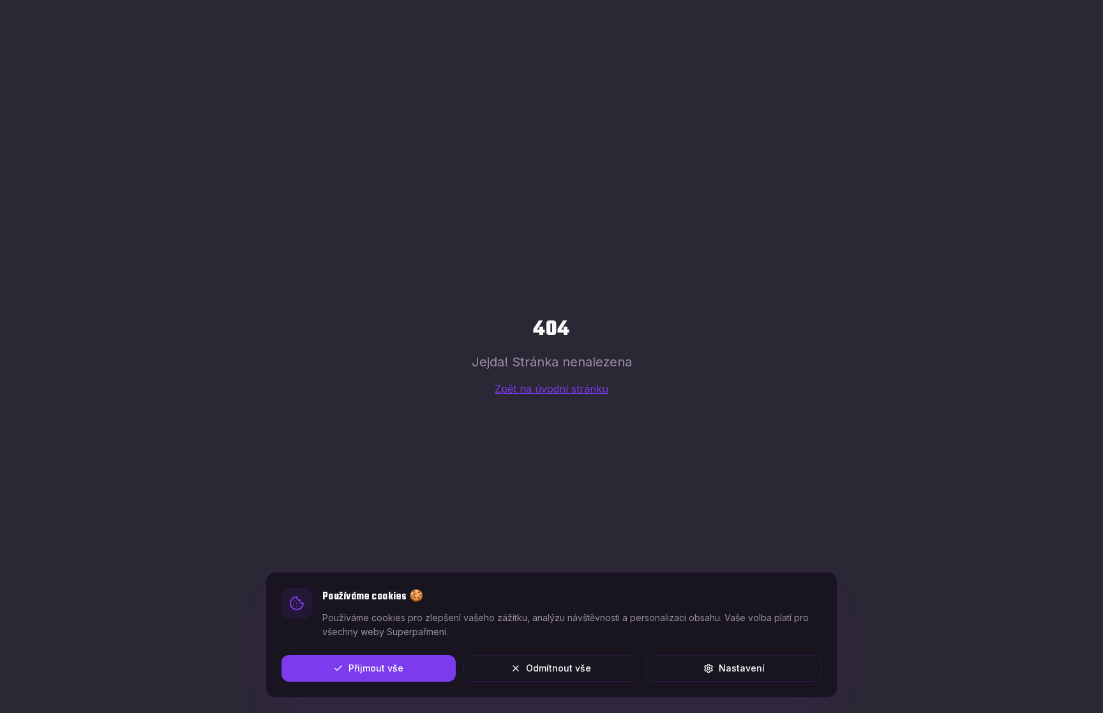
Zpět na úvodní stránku (551, 388)
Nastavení (742, 668)
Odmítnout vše (558, 668)
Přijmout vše (376, 668)
